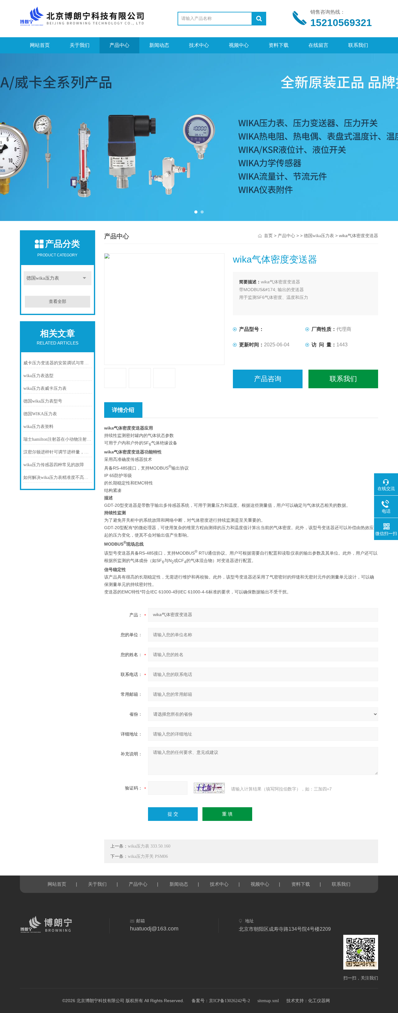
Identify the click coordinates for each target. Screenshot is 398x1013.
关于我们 (80, 45)
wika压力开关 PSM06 (148, 856)
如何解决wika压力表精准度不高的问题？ (57, 477)
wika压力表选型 (38, 375)
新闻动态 (159, 45)
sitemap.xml (268, 1000)
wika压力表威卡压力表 (45, 388)
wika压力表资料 (38, 426)
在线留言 (318, 45)
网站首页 (40, 45)
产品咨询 (267, 379)
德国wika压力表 (42, 278)
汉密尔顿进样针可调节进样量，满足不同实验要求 (57, 452)
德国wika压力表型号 (42, 401)
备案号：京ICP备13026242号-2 (221, 1000)
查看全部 (57, 301)
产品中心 (119, 45)
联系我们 (358, 45)
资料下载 (279, 45)
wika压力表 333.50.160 (149, 846)
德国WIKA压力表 (40, 414)
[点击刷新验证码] (209, 788)
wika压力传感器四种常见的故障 (53, 464)
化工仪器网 (319, 1000)
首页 (268, 235)
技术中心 (199, 45)
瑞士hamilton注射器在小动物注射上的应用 (57, 439)
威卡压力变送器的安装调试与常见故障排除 (57, 363)
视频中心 (239, 45)
